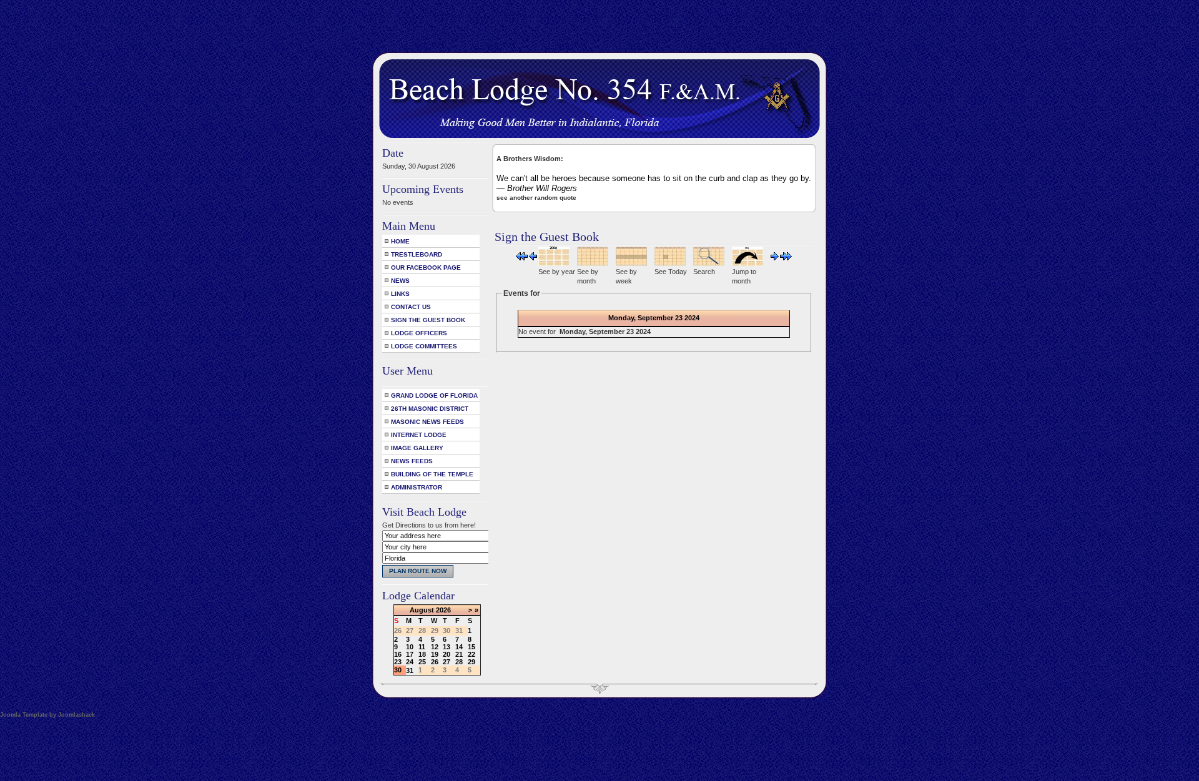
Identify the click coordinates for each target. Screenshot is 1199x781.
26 (434, 662)
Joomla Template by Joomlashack (47, 715)
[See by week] (631, 263)
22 (471, 654)
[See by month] (592, 263)
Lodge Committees (424, 346)
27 (446, 662)
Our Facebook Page (426, 267)
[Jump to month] (747, 263)
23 (398, 662)
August (422, 610)
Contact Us (411, 306)
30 (398, 670)
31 (409, 670)
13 (446, 647)
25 (422, 662)
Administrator (416, 487)
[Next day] (775, 258)
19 (434, 654)
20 (446, 654)
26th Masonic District (429, 408)
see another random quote (536, 197)
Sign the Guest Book (428, 320)
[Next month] (786, 258)
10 (409, 647)
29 (471, 662)
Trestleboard (416, 254)
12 (434, 647)
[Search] (708, 263)
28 (459, 662)
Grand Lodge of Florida (434, 395)
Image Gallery (417, 448)
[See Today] (670, 263)
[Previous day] (533, 258)
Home (400, 241)
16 (398, 654)
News (400, 280)
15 (471, 647)
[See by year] (554, 263)
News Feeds (412, 461)
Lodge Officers (419, 333)
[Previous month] (522, 258)
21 (459, 654)
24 (409, 662)
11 (421, 647)
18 (422, 654)
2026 (443, 610)
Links (400, 293)
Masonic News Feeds (427, 421)
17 (409, 654)
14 (459, 647)
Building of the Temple (432, 474)
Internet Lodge (419, 434)
